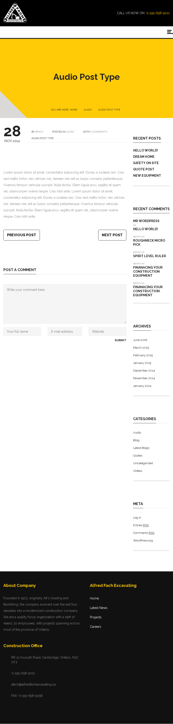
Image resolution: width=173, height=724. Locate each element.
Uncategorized (143, 463)
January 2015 (142, 363)
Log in (137, 517)
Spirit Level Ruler (149, 256)
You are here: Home (64, 109)
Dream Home (144, 156)
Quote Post (143, 169)
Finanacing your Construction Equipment (148, 271)
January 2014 (142, 386)
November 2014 (144, 378)
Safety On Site (146, 163)
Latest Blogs (141, 448)
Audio (88, 109)
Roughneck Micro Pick (149, 242)
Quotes (137, 455)
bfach (39, 131)
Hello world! (145, 150)
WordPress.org (143, 540)
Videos (137, 470)
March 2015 (141, 347)
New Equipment (147, 175)
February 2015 (143, 355)
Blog (136, 440)
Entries (141, 525)
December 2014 (144, 370)
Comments (143, 533)
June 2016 (140, 340)
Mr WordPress (146, 221)
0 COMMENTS (99, 131)
